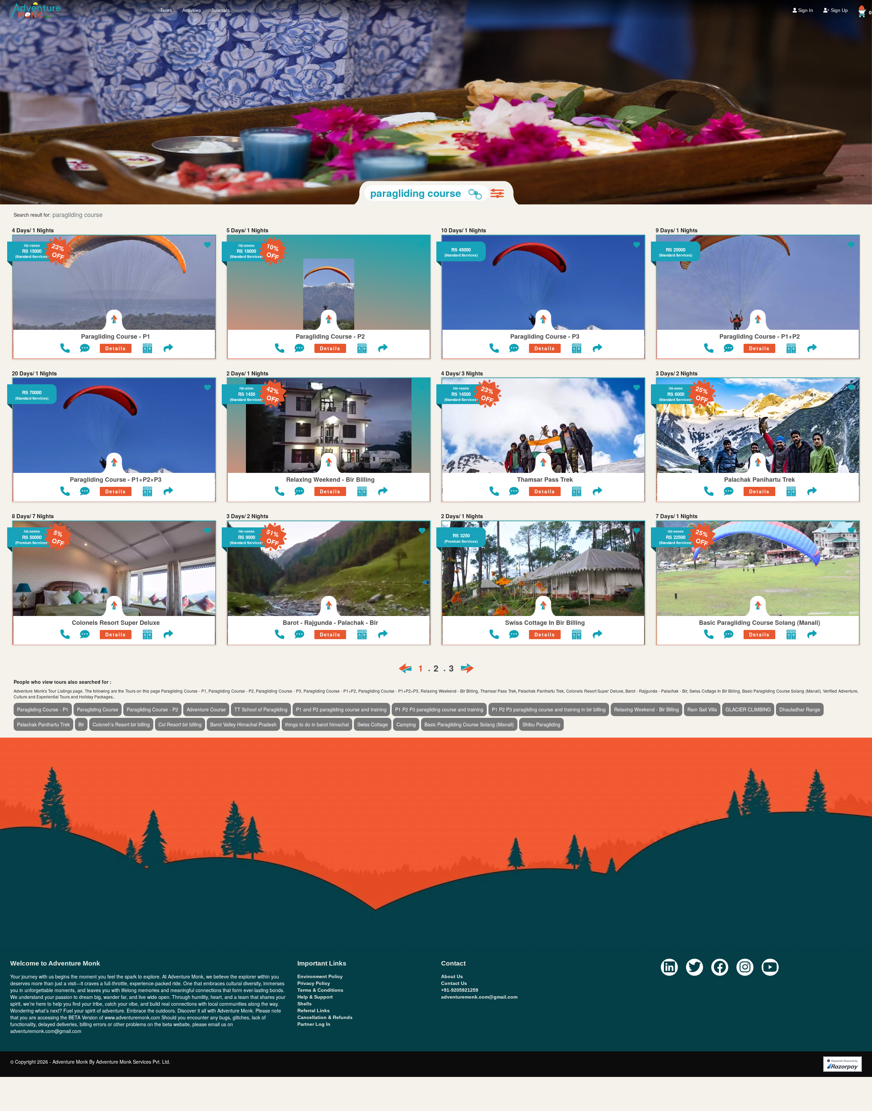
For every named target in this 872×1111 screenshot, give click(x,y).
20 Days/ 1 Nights (34, 169)
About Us (452, 772)
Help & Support (315, 792)
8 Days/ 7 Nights (33, 311)
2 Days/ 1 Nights (247, 169)
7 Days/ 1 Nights (677, 311)
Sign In (805, 10)
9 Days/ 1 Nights (677, 26)
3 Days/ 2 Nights (677, 169)
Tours (166, 10)
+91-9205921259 (459, 785)
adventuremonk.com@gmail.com (479, 792)
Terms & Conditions (320, 785)
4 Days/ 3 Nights (462, 169)
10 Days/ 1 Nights (463, 26)
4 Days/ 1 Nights (33, 26)
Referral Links (313, 806)
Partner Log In (313, 819)
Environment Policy (320, 772)
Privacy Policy (313, 779)
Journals (220, 10)
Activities (191, 10)
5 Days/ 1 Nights (247, 26)
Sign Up (838, 10)
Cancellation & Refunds (325, 813)
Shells (304, 799)
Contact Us (454, 779)
